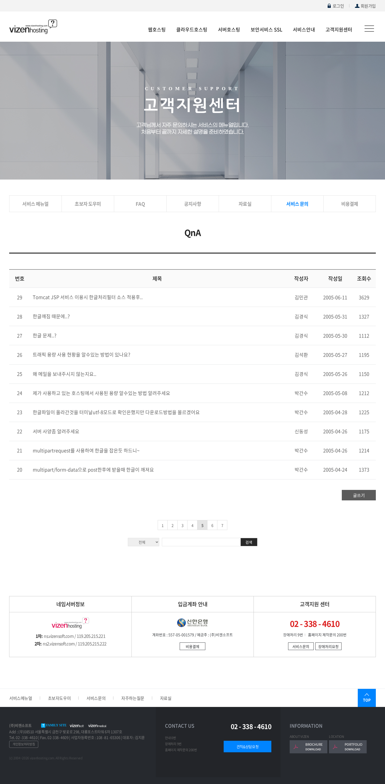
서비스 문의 (297, 203)
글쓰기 (359, 495)
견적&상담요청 (247, 746)
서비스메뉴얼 (20, 698)
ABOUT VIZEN (299, 736)
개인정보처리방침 (24, 744)
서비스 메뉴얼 (35, 203)
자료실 (245, 203)
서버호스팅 (229, 29)
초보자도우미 (59, 698)
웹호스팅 (157, 29)
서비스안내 (304, 29)
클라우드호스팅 (191, 29)
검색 (248, 542)
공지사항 (192, 203)
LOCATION (336, 736)
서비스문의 (300, 646)
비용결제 (349, 203)
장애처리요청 (328, 646)
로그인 (338, 6)
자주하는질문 (132, 698)
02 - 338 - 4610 (251, 726)
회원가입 (368, 6)
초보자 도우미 (88, 203)
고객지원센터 (339, 29)
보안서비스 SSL (266, 29)
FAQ (140, 203)
